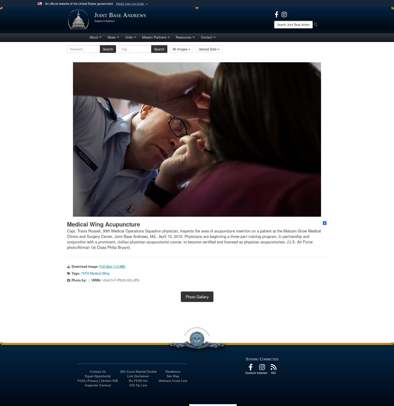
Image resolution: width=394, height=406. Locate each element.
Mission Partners (154, 37)
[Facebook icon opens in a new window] (276, 14)
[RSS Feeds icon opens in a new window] (273, 368)
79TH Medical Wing (95, 273)
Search (108, 49)
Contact (206, 37)
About (94, 37)
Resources (183, 37)
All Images (181, 49)
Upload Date (208, 49)
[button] (132, 3)
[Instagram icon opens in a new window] (284, 14)
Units (128, 37)
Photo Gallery (197, 296)
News (112, 37)
